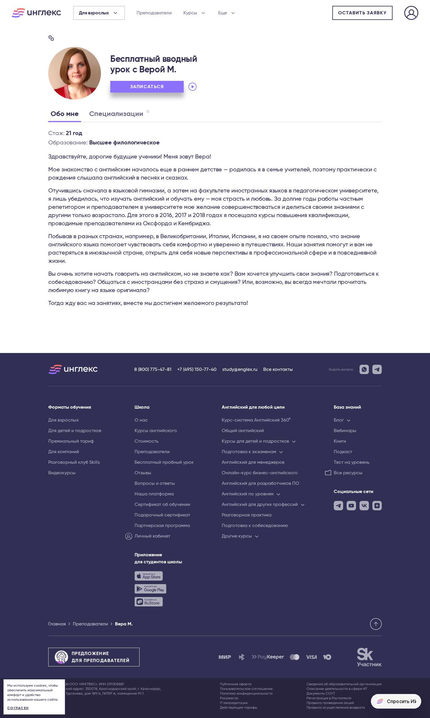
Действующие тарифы (238, 707)
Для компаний (63, 451)
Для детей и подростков (74, 430)
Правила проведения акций (330, 703)
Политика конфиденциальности (246, 693)
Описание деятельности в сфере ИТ (337, 688)
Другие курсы (237, 536)
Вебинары (345, 430)
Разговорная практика (246, 515)
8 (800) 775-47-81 (152, 369)
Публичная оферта (236, 684)
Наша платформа (154, 494)
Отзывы (143, 472)
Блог (339, 420)
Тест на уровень (351, 462)
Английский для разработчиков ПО (260, 483)
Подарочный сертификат (162, 515)
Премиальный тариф (71, 441)
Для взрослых (63, 420)
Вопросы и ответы (155, 483)
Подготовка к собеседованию (255, 525)
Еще (222, 13)
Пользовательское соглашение (246, 688)
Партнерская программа (162, 525)
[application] (227, 87)
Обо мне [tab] (65, 113)
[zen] (377, 505)
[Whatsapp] (364, 369)
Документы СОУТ (321, 693)
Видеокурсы (61, 472)
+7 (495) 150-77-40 (196, 369)
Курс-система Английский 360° (256, 420)
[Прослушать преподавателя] (192, 87)
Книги (340, 441)
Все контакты (278, 369)
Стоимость (147, 441)
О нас (141, 420)
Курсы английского (156, 430)
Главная (57, 624)
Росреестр (229, 698)
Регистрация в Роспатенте (329, 698)
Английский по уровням (248, 494)
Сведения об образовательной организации (344, 684)
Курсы (190, 13)
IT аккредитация (233, 703)
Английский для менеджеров (253, 462)
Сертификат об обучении (162, 504)
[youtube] (351, 505)
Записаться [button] (147, 86)
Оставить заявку (362, 13)
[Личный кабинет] (411, 14)
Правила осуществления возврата (336, 707)
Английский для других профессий (260, 504)
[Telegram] (377, 369)
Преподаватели (154, 13)
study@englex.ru (239, 369)
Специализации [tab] (119, 113)
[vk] (364, 505)
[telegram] (338, 505)
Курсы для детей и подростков (255, 441)
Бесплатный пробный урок (164, 462)
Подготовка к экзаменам (249, 451)
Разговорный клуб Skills (74, 462)
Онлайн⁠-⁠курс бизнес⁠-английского (260, 472)
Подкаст (343, 451)
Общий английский (243, 430)
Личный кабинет (152, 536)
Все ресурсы (348, 472)
